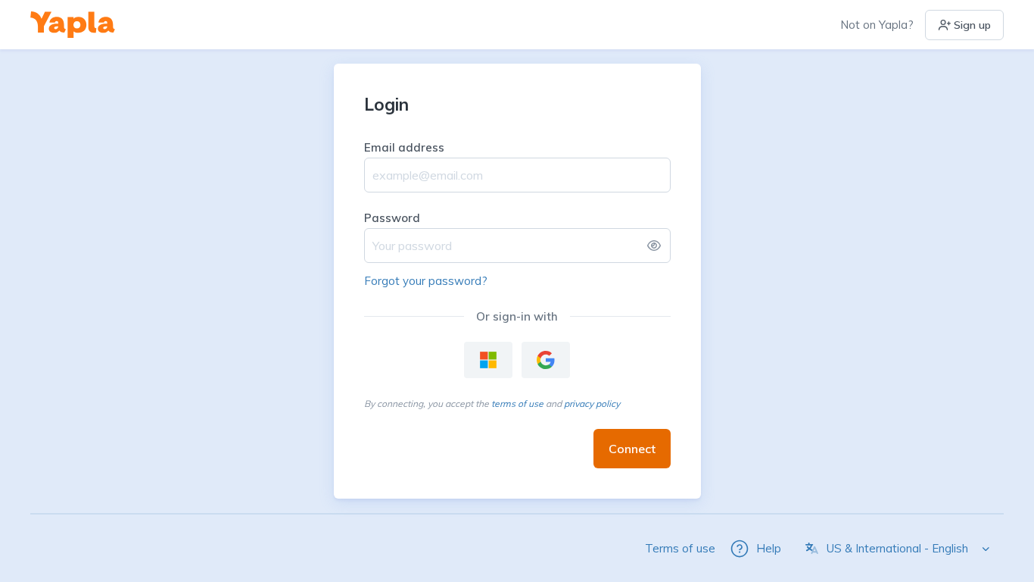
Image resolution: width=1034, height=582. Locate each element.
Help (768, 548)
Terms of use (680, 548)
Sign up (972, 25)
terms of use (517, 403)
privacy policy (592, 403)
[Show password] (654, 245)
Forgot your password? (425, 281)
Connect (632, 448)
